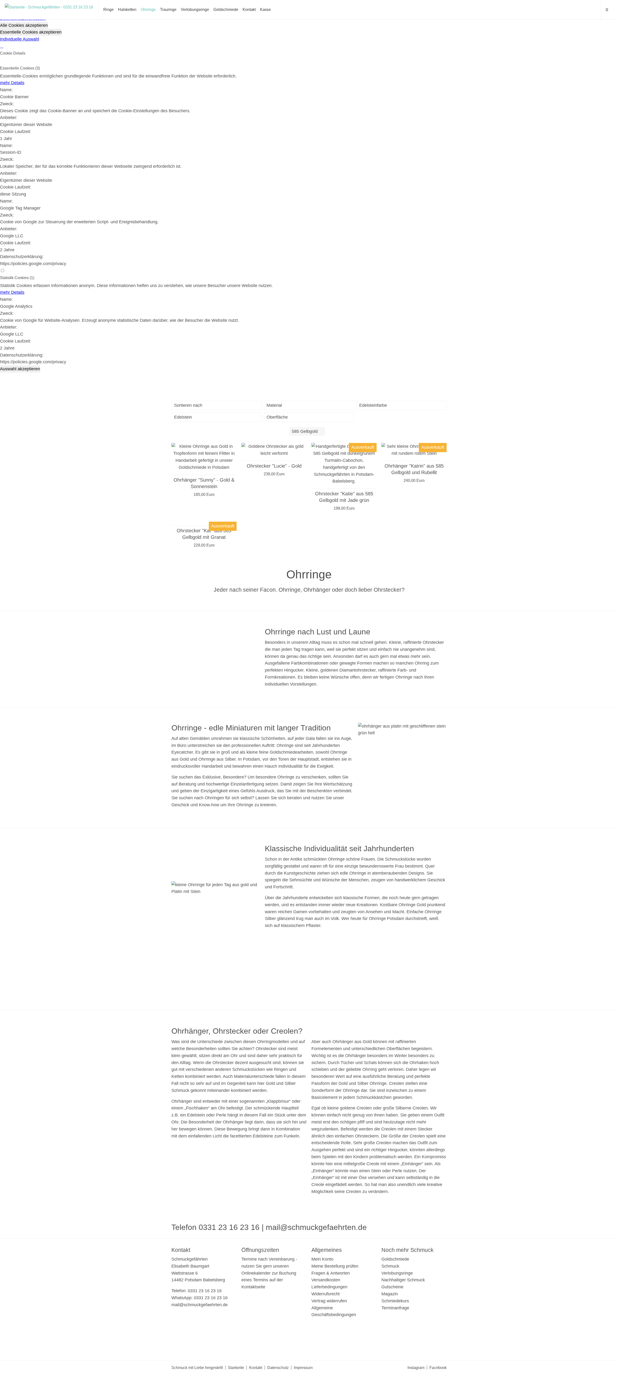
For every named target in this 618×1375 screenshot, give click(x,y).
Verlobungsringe (195, 9)
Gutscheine (392, 1286)
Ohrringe (148, 9)
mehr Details (12, 82)
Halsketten (127, 9)
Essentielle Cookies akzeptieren (31, 32)
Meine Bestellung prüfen (334, 1266)
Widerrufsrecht (325, 1293)
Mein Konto (322, 1259)
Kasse (265, 9)
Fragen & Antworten (330, 1273)
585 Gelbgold (305, 431)
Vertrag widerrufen (329, 1300)
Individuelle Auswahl (19, 39)
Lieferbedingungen (329, 1286)
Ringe (108, 9)
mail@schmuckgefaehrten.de (316, 1227)
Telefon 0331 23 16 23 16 (215, 1227)
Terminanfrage (395, 1307)
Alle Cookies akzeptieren (24, 25)
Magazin (389, 1293)
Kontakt (249, 9)
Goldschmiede (225, 9)
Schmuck (390, 1266)
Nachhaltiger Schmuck (403, 1279)
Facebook (438, 1368)
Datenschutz (278, 1368)
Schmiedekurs (395, 1300)
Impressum (303, 1368)
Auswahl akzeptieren (20, 368)
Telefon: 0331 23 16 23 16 (196, 1290)
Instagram (415, 1368)
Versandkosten (325, 1279)
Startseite (236, 1368)
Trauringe (168, 9)
